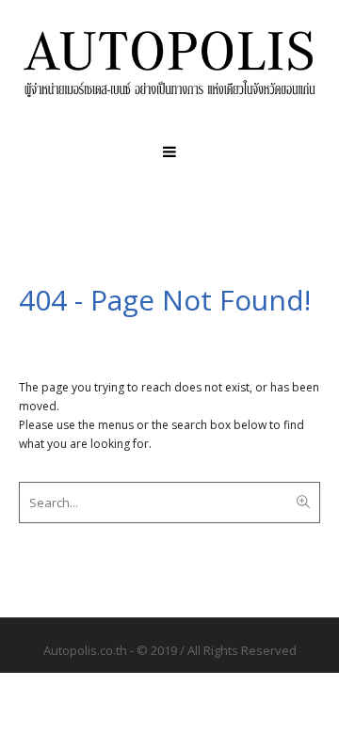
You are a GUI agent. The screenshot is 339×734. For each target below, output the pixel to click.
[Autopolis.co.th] (169, 63)
